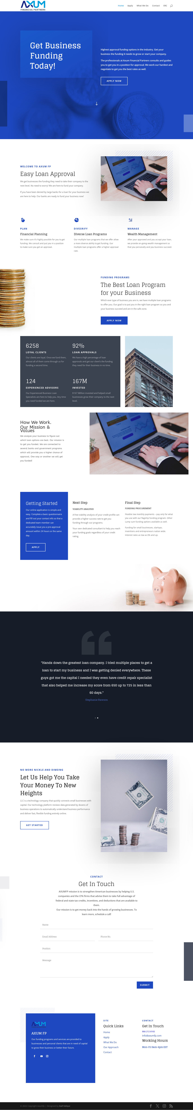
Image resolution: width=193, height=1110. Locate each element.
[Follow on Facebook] (34, 1056)
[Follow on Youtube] (41, 1056)
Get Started (34, 825)
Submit (145, 984)
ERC (165, 6)
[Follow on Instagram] (47, 1056)
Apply (130, 6)
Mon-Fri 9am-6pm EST (155, 1047)
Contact (156, 6)
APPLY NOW (114, 80)
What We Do (142, 6)
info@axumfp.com (151, 1035)
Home (121, 6)
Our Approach (111, 1047)
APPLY (36, 547)
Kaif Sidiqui (64, 1106)
